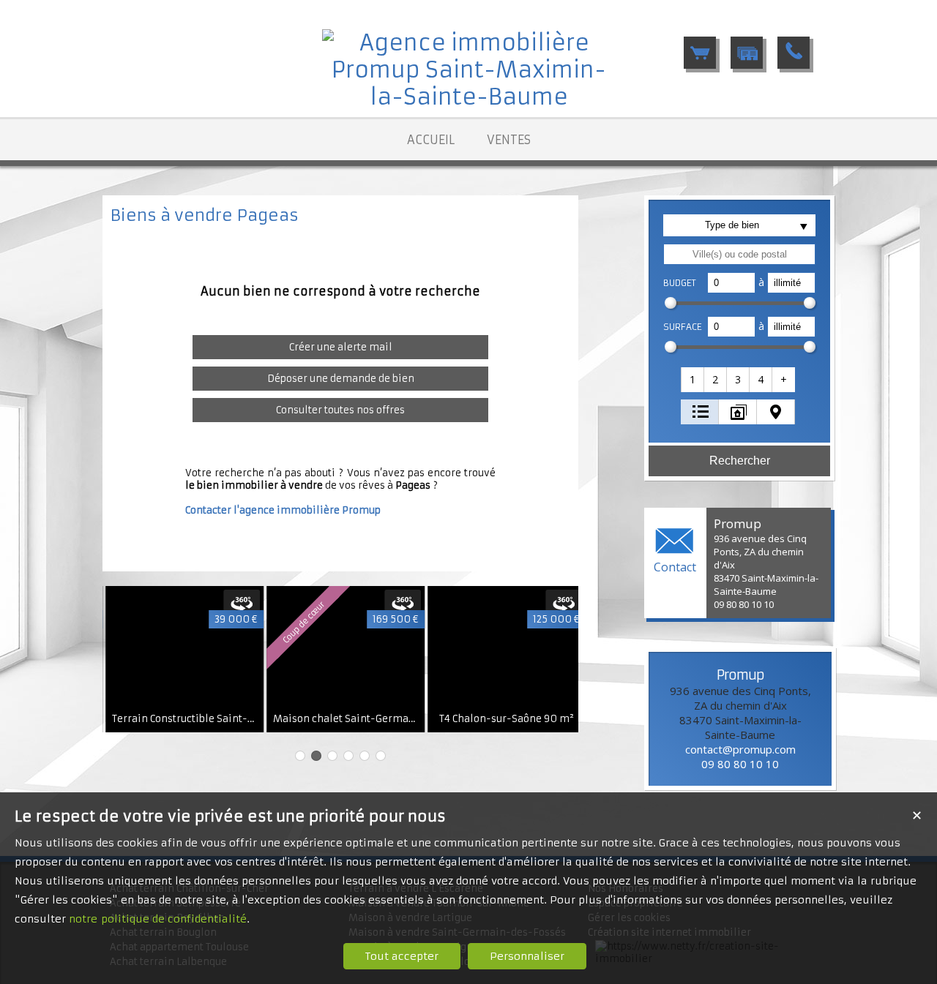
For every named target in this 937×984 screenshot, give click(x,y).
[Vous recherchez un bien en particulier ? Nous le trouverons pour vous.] (747, 53)
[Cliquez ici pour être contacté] (793, 53)
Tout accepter (401, 956)
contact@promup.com (740, 749)
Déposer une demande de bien (340, 378)
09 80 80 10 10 (740, 763)
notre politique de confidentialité (158, 918)
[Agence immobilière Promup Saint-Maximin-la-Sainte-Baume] (468, 96)
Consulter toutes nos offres (340, 410)
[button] (693, 379)
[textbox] (739, 254)
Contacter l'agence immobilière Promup (283, 510)
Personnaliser (527, 956)
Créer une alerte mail (340, 347)
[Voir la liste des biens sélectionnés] (700, 53)
